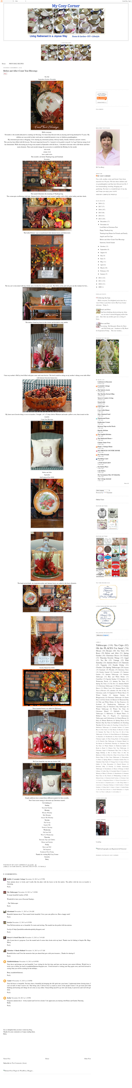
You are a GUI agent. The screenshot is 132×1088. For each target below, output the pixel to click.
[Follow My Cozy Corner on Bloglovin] (102, 636)
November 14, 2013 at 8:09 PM (28, 961)
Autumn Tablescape (111, 674)
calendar (112, 690)
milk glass (108, 792)
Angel (126, 658)
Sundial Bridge (125, 787)
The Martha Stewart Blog (106, 394)
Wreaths (111, 670)
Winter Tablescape (102, 709)
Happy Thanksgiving (106, 230)
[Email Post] (35, 865)
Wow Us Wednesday (47, 835)
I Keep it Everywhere (120, 780)
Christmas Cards (125, 778)
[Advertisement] (14, 1046)
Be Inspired (47, 849)
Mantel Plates (121, 713)
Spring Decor (120, 720)
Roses (98, 653)
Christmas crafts (101, 693)
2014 (100, 216)
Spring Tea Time (101, 684)
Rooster (121, 730)
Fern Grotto (106, 700)
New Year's (104, 730)
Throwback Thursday (111, 743)
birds (125, 776)
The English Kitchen (104, 434)
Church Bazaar (121, 718)
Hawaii (115, 700)
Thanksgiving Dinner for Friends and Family (113, 233)
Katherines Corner (104, 422)
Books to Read (100, 748)
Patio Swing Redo (113, 739)
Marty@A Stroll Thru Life (16, 937)
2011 (100, 281)
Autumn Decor (112, 662)
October (103, 246)
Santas (112, 787)
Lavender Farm (115, 771)
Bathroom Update (121, 746)
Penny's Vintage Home (105, 446)
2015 (100, 213)
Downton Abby (100, 766)
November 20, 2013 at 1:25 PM (21, 998)
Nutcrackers (125, 757)
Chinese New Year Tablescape (117, 748)
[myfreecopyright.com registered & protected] (111, 849)
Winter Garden (101, 695)
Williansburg (117, 776)
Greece (106, 734)
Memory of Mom (101, 773)
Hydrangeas (125, 734)
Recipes (109, 650)
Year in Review (101, 690)
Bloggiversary (100, 697)
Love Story (121, 755)
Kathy (9, 998)
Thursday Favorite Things (110, 658)
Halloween (110, 713)
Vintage (116, 660)
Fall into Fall (47, 832)
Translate (109, 493)
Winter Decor (122, 693)
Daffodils (116, 711)
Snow (127, 730)
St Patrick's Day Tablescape (106, 741)
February (103, 271)
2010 (100, 284)
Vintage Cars (114, 762)
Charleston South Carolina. (112, 778)
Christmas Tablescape (106, 686)
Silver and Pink (105, 323)
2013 (100, 219)
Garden (126, 667)
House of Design (118, 769)
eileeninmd (10, 911)
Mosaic (98, 650)
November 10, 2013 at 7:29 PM (28, 892)
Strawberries (118, 773)
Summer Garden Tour (120, 759)
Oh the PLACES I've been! (110, 648)
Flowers (118, 686)
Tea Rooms (99, 743)
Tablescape (101, 645)
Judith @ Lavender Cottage (16, 879)
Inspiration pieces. (110, 782)
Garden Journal (104, 672)
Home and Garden (47, 842)
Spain (117, 787)
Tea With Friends (103, 454)
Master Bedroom (107, 720)
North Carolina (119, 785)
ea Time (102, 792)
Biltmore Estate (99, 778)
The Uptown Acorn (104, 390)
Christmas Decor (112, 655)
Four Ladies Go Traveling (111, 725)
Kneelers (100, 736)
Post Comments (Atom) (19, 1063)
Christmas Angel (101, 750)
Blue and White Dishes (116, 677)
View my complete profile (106, 194)
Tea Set (112, 684)
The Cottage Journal (104, 479)
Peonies (110, 773)
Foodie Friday (118, 665)
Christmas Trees (123, 670)
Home (4, 64)
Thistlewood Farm (103, 418)
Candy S (10, 981)
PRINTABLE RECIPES (16, 64)
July (101, 255)
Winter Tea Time (119, 709)
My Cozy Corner (104, 176)
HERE (52, 477)
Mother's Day (101, 716)
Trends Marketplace (117, 789)
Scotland (98, 704)
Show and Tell (47, 847)
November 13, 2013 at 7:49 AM (34, 937)
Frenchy (111, 766)
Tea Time (121, 650)
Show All (126, 483)
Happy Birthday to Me (103, 753)
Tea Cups (119, 645)
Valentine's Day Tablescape (117, 707)
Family (126, 655)
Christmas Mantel (102, 711)
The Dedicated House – (105, 438)
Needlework (109, 736)
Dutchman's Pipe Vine (114, 750)
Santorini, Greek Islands (107, 242)
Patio (99, 759)
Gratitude (102, 670)
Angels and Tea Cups (106, 236)
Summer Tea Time (104, 732)
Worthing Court (103, 459)
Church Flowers (121, 764)
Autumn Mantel (16, 866)
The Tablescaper (12, 892)
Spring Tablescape (113, 667)
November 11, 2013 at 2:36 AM (24, 911)
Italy (97, 720)
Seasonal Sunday (47, 808)
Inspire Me (47, 825)
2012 (100, 278)
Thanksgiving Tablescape (116, 704)
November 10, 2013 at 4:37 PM (35, 879)
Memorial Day (124, 700)
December (103, 221)
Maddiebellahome (13, 961)
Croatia (99, 780)
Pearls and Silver (105, 309)
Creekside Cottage (104, 386)
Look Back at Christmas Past (109, 227)
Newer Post (6, 1059)
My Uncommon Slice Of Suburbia (109, 475)
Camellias (99, 679)
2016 (100, 209)
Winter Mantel (109, 746)
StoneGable (101, 402)
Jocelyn (9, 922)
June (102, 259)
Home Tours (116, 753)
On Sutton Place (103, 467)
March (102, 268)
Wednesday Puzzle (102, 681)
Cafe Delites (101, 471)
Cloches (99, 667)
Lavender (116, 672)
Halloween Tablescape (102, 727)
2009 (100, 287)
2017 (100, 206)
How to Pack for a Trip (109, 755)
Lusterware (98, 785)
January (102, 274)
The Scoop (47, 822)
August (102, 252)
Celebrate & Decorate (105, 382)
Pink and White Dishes (106, 702)
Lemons (124, 771)
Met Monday (47, 815)
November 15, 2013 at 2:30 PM (22, 981)
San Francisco (121, 702)
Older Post (87, 1059)
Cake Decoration (108, 764)
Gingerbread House (108, 780)
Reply (9, 887)
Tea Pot (104, 660)
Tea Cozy (115, 732)
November (103, 224)
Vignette (104, 665)
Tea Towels (108, 776)
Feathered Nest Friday (47, 852)
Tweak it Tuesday (47, 827)
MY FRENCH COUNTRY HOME (109, 450)
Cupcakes (123, 679)
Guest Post (124, 725)
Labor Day (106, 771)
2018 (100, 203)
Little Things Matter (122, 782)
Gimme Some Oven (104, 442)
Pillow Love (108, 688)
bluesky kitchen (103, 430)
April (102, 265)
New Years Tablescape (112, 757)
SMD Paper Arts (103, 406)
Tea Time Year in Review (104, 789)
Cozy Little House (103, 410)
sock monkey (116, 792)
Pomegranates (125, 739)
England (112, 693)
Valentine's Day (101, 707)
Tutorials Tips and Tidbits (47, 840)
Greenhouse (108, 769)
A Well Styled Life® (104, 463)
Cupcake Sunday (111, 679)
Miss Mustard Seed (104, 414)
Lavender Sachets (117, 727)
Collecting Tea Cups (104, 298)
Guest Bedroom (115, 734)
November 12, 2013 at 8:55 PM (22, 922)
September (103, 249)
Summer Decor (120, 688)
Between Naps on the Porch (106, 426)
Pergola (113, 716)
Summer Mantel (121, 741)
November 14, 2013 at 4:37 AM (35, 950)
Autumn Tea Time (119, 681)
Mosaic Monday (47, 813)
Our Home (113, 730)
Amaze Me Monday (47, 817)
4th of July (122, 690)
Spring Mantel (108, 759)
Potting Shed (106, 787)
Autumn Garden (119, 695)
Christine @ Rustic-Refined (16, 950)
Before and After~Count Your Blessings (20, 70)
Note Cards (118, 736)
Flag (125, 750)
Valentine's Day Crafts (102, 762)
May (101, 262)
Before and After (30, 866)
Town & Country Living (105, 398)
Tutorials (42, 866)
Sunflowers (116, 723)
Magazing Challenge (109, 785)
